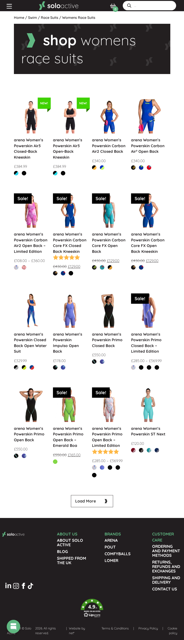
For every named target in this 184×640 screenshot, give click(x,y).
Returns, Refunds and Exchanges (166, 566)
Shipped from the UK (71, 560)
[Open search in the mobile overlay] (149, 5)
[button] (92, 608)
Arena (111, 540)
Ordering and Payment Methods (166, 551)
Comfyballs (118, 553)
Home (19, 17)
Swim (32, 17)
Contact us (164, 589)
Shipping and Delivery (166, 580)
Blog (62, 551)
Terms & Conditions (115, 628)
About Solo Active (70, 542)
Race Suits (49, 17)
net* (71, 633)
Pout (110, 547)
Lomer (111, 560)
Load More (85, 501)
